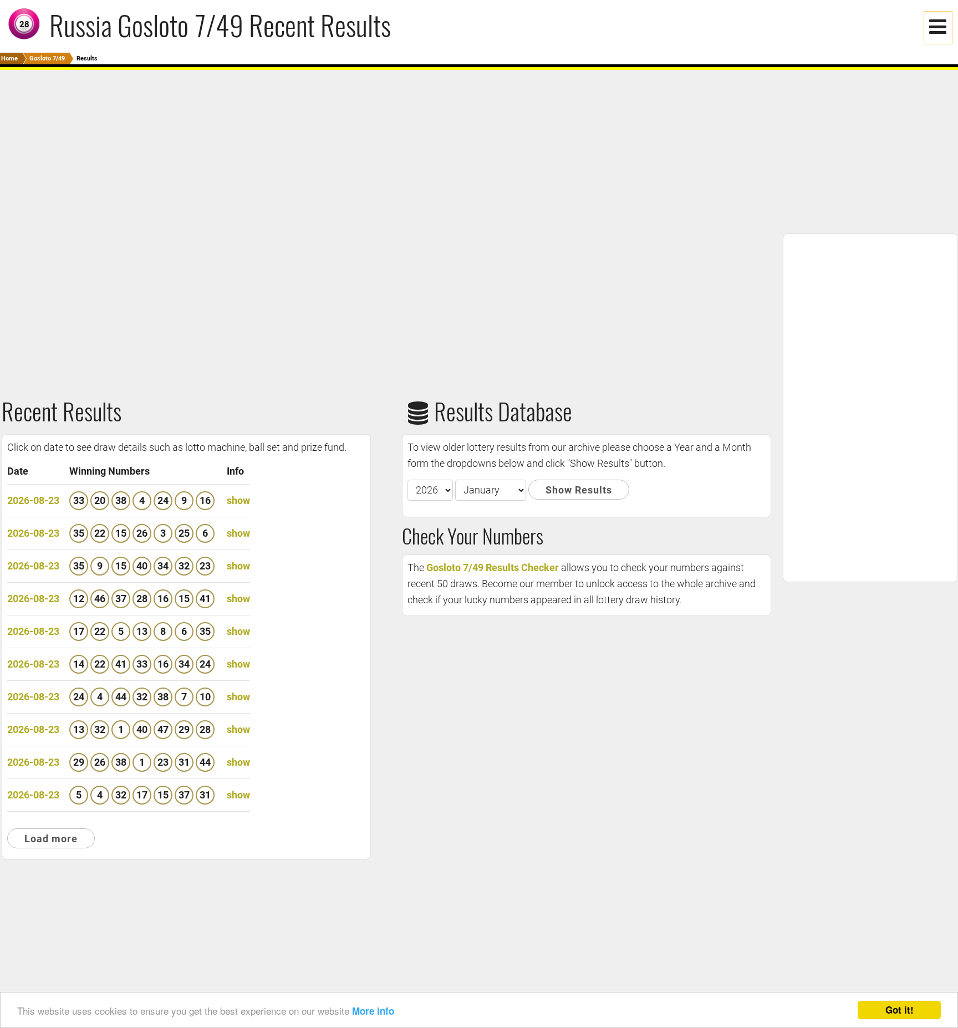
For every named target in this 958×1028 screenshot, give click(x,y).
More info (373, 1010)
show (238, 500)
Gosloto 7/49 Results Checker (492, 567)
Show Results (579, 490)
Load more (51, 838)
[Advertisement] (332, 147)
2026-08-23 (33, 500)
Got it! (899, 1009)
